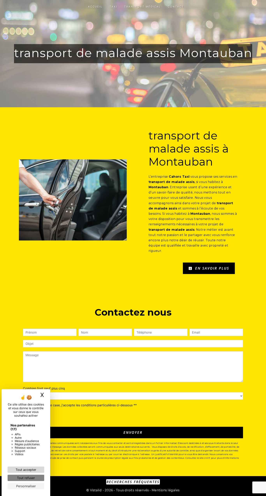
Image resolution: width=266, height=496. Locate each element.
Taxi (113, 6)
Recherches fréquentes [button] (133, 481)
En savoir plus (211, 268)
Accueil (95, 6)
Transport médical (142, 6)
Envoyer (133, 432)
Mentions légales (165, 490)
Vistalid (96, 490)
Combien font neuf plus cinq (44, 388)
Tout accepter (26, 470)
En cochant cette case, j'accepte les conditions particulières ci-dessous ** (82, 405)
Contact (176, 6)
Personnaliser (26, 486)
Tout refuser (26, 478)
